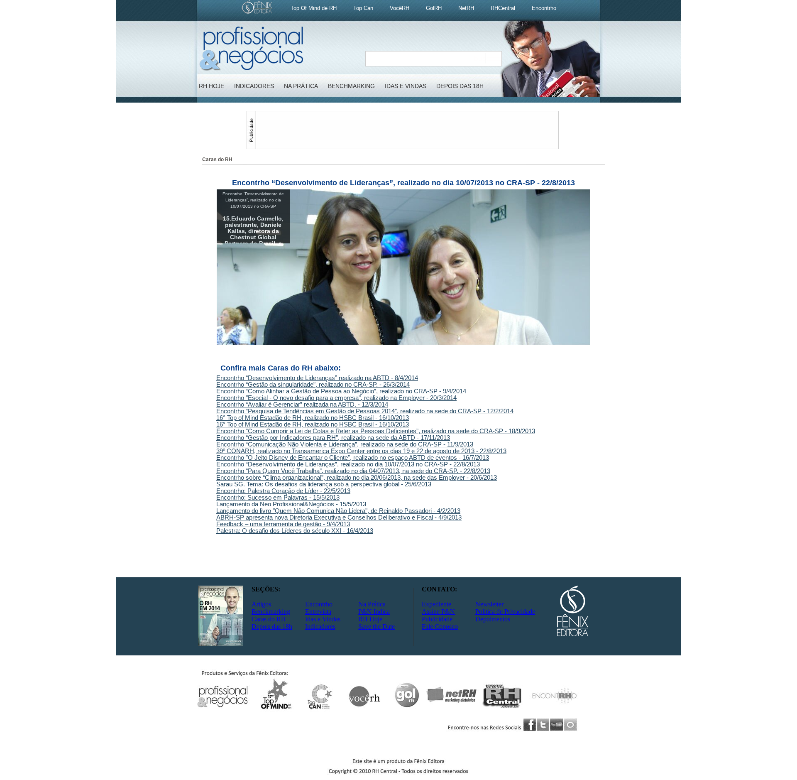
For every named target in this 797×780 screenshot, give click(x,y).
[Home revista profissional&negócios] (251, 69)
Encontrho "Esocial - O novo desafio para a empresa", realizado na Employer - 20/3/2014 (336, 398)
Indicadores (320, 626)
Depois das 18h (272, 626)
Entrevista (318, 611)
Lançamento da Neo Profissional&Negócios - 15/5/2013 (291, 504)
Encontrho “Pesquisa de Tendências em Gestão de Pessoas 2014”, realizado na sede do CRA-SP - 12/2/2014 (364, 411)
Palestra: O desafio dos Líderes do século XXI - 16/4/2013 (294, 530)
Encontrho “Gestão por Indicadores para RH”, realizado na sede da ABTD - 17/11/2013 (333, 437)
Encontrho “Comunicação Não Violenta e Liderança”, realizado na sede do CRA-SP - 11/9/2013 (344, 444)
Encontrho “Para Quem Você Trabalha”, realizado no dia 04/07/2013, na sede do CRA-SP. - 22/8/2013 (353, 471)
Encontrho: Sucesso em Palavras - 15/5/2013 (278, 497)
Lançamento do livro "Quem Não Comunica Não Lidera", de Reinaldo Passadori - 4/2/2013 (338, 511)
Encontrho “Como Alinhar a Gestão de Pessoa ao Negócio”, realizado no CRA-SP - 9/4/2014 (341, 391)
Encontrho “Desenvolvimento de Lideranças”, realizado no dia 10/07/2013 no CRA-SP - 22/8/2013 (348, 464)
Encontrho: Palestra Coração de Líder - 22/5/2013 (283, 491)
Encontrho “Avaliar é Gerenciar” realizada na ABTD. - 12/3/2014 (302, 404)
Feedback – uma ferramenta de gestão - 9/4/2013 (283, 524)
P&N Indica (374, 611)
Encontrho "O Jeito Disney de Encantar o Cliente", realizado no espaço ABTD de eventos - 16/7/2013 (352, 457)
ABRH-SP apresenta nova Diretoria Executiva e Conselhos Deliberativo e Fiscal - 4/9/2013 (339, 517)
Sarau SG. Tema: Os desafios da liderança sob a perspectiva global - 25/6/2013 (323, 484)
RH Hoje (370, 619)
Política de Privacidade (505, 611)
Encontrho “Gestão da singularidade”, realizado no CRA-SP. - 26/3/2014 (313, 384)
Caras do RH (269, 619)
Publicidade (437, 619)
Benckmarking (271, 611)
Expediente (436, 604)
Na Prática (372, 604)
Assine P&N (438, 611)
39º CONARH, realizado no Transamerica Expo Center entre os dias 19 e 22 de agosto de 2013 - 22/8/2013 (361, 451)
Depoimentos (492, 619)
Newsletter (489, 604)
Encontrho (318, 604)
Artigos (261, 604)
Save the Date (376, 626)
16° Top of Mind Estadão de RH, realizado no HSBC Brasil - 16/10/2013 (312, 418)
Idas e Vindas (322, 619)
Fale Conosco (440, 626)
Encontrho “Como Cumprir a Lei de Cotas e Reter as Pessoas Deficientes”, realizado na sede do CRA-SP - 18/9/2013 (375, 431)
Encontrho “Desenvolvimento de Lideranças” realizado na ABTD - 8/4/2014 (317, 378)
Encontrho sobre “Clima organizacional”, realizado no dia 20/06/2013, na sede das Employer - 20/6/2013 (356, 477)
